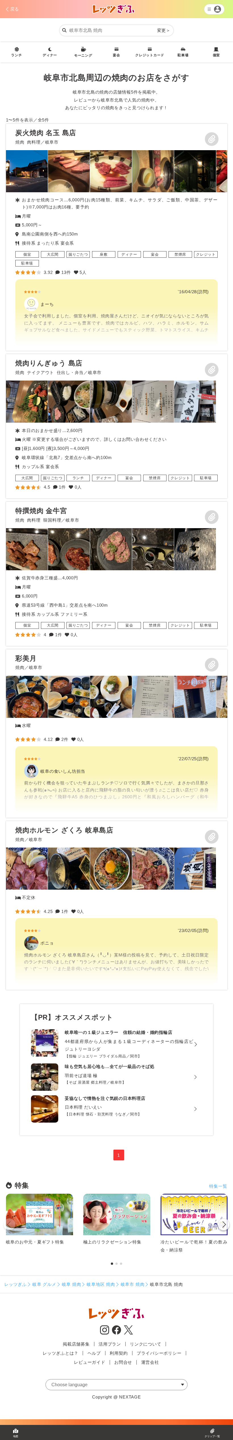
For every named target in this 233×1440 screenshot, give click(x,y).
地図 (15, 1436)
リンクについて (145, 1344)
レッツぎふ (15, 1284)
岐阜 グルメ (44, 1284)
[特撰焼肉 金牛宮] (116, 574)
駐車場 (183, 55)
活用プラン (110, 1344)
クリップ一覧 (212, 1436)
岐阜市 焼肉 (133, 1284)
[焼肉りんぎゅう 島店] (116, 426)
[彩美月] (116, 733)
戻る (14, 9)
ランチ (16, 55)
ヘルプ (94, 1353)
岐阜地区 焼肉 (101, 1284)
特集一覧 (218, 1186)
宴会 (116, 55)
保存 (212, 139)
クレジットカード (149, 55)
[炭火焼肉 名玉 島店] (116, 237)
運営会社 (150, 1362)
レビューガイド (89, 1362)
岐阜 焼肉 (71, 1284)
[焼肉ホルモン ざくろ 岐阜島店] (116, 905)
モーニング (83, 55)
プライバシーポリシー (159, 1353)
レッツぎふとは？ (60, 1353)
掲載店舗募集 (76, 1344)
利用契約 (119, 1353)
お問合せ (123, 1362)
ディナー (50, 55)
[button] (224, 1225)
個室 (216, 55)
